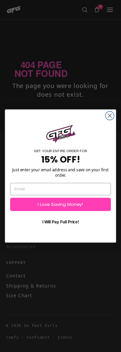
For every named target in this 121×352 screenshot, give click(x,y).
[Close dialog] (110, 116)
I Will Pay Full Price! (60, 222)
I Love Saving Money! (60, 204)
